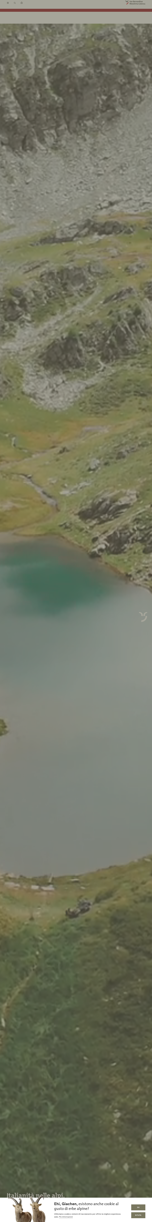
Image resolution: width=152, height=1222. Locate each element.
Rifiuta (138, 1215)
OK (138, 1207)
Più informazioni (66, 1217)
